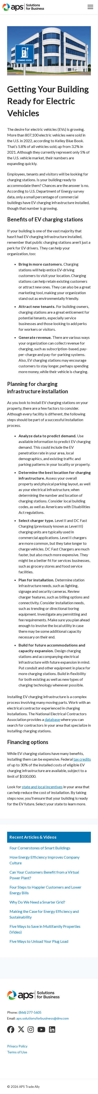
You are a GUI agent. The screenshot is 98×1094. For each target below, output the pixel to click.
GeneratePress (71, 1086)
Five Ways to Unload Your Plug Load (39, 941)
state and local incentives (42, 786)
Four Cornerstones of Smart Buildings (40, 848)
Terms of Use (17, 1052)
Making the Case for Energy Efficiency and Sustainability (44, 914)
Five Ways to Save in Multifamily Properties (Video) (45, 929)
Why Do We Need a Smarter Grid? (37, 902)
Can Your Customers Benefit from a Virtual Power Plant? (44, 875)
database (52, 719)
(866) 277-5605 (30, 1012)
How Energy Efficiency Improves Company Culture (44, 860)
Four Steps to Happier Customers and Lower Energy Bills (45, 890)
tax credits (82, 759)
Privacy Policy (17, 1046)
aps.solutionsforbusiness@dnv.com (42, 1018)
